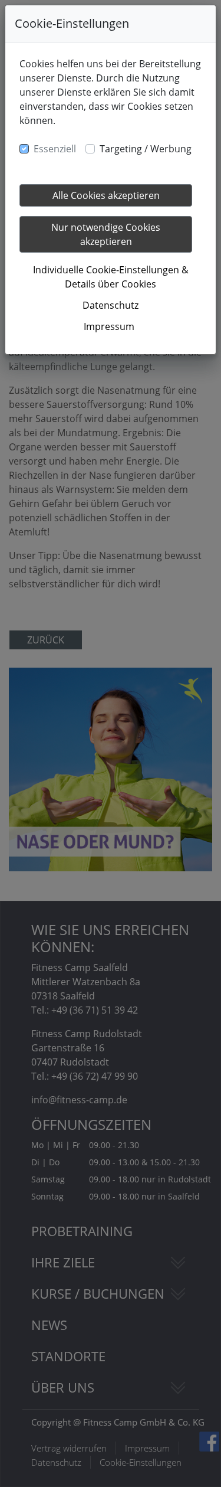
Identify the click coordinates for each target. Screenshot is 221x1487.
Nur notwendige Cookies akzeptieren (105, 234)
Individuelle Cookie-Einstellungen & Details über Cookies (111, 276)
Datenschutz (110, 305)
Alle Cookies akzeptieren (106, 195)
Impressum (109, 326)
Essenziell (55, 148)
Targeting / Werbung (146, 148)
